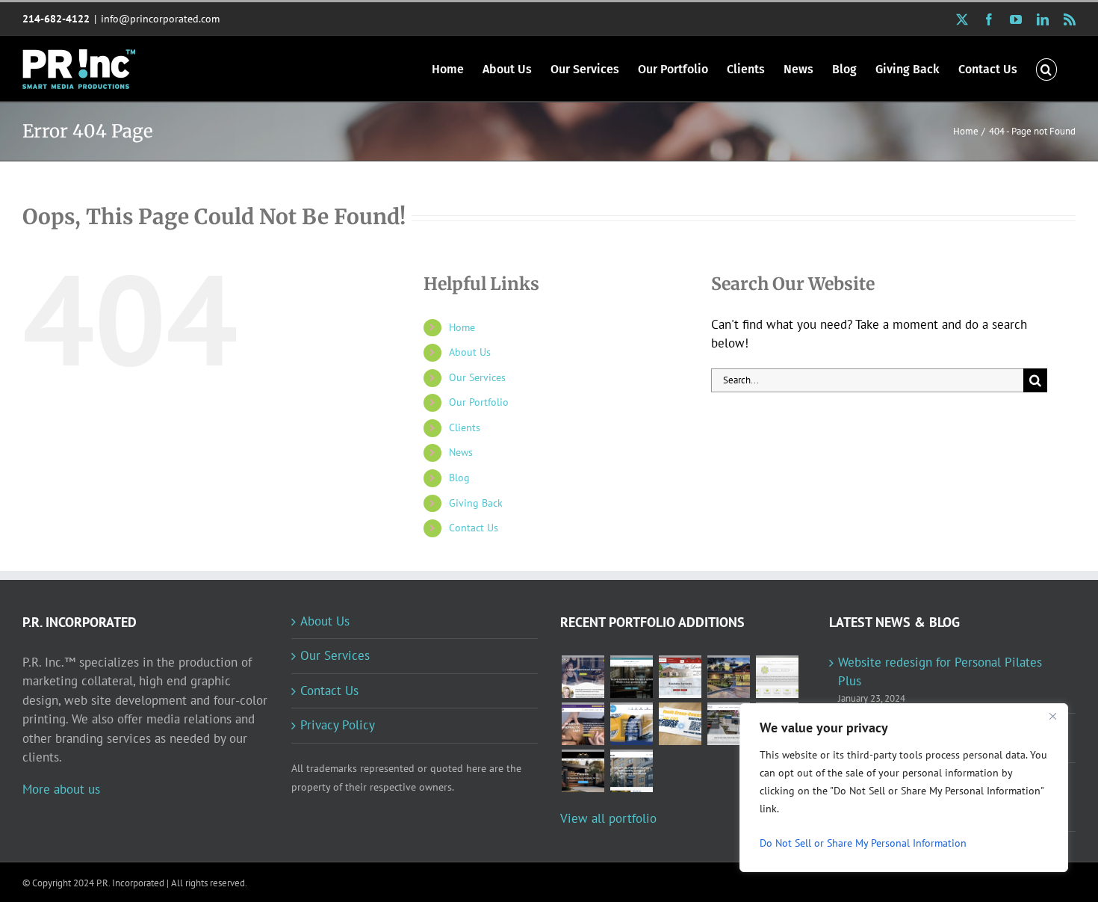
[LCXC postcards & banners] (679, 723)
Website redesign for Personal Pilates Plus (940, 672)
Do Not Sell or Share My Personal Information (863, 843)
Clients (464, 427)
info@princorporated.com (160, 18)
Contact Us (473, 527)
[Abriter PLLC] (631, 770)
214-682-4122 (56, 18)
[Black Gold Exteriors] (582, 770)
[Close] (1052, 716)
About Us (470, 352)
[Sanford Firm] (631, 676)
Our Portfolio (479, 402)
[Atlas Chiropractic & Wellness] (582, 723)
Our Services (477, 377)
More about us (61, 789)
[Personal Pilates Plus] (582, 676)
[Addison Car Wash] (631, 723)
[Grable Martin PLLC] (776, 676)
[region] (903, 787)
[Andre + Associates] (679, 676)
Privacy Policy (337, 725)
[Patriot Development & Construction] (728, 723)
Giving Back (476, 503)
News (461, 452)
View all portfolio (608, 818)
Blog (459, 477)
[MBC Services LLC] (728, 676)
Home (462, 327)
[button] (1046, 68)
